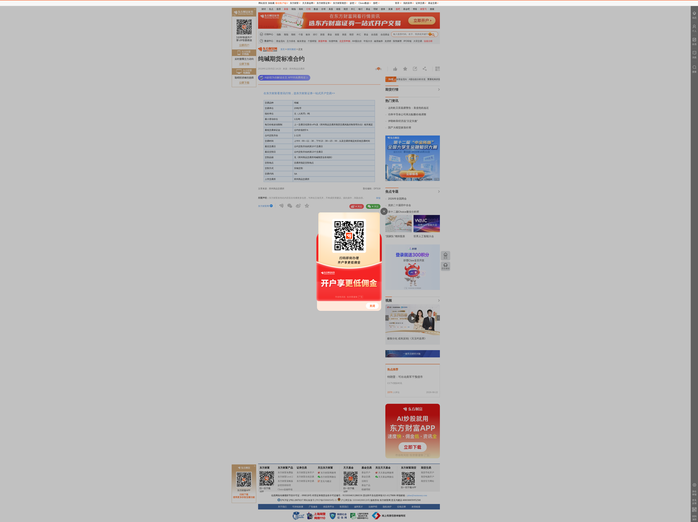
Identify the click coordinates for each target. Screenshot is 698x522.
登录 (397, 3)
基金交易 (432, 3)
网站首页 (262, 3)
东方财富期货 (339, 3)
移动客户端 (280, 3)
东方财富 (294, 3)
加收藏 (271, 3)
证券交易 (420, 3)
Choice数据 (364, 3)
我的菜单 (407, 3)
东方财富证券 (323, 3)
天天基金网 (307, 3)
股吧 (375, 3)
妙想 (352, 3)
